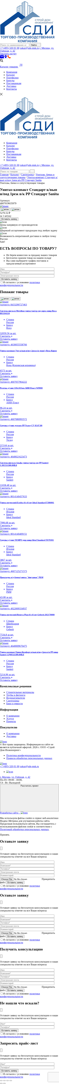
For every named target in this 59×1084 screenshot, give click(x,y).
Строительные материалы (20, 692)
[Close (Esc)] (1, 1080)
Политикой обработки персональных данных (24, 829)
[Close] (1, 848)
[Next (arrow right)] (4, 1083)
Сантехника (27, 174)
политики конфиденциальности (20, 284)
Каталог (10, 75)
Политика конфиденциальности (23, 755)
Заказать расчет (8, 53)
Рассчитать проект (30, 786)
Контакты (11, 89)
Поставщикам (13, 83)
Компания (11, 72)
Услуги (10, 718)
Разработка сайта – (10, 812)
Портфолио (12, 77)
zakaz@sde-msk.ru (29, 48)
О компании (13, 715)
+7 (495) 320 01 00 (9, 48)
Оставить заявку (9, 219)
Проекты (11, 721)
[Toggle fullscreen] (7, 1080)
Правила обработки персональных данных (29, 758)
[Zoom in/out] (10, 1080)
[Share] (4, 1080)
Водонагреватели (15, 698)
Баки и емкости (14, 703)
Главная (4, 174)
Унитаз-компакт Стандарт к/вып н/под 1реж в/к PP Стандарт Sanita (29, 179)
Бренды (10, 80)
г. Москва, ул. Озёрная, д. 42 (15, 777)
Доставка (11, 86)
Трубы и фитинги (15, 695)
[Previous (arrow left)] (1, 1083)
